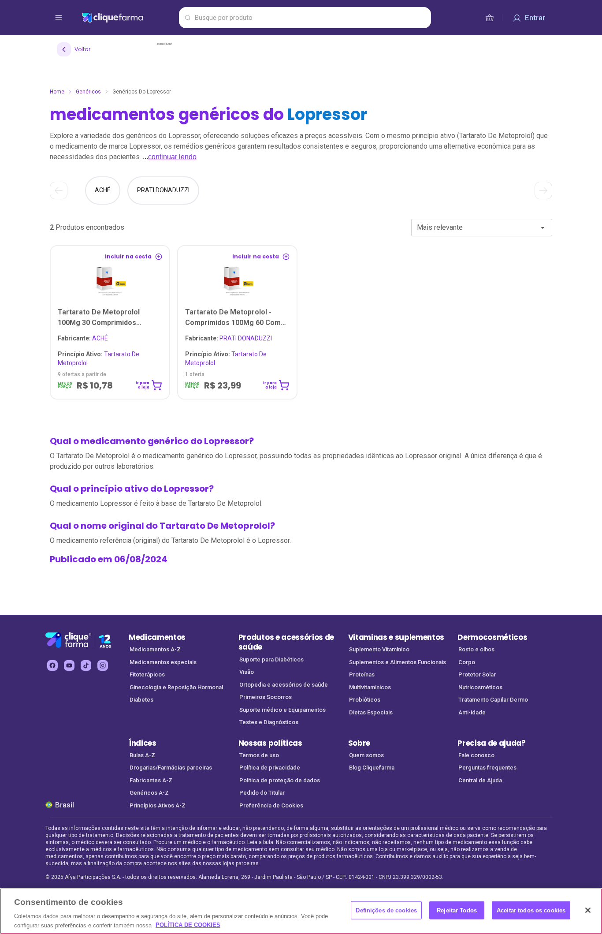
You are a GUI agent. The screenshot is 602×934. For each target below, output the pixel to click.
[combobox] (481, 227)
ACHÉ (83, 338)
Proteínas (362, 674)
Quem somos (366, 755)
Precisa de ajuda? (491, 743)
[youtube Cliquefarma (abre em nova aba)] (69, 665)
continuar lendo (172, 157)
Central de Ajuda (480, 780)
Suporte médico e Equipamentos (282, 709)
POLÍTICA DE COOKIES (188, 925)
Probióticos (364, 699)
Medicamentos (157, 637)
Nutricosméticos (480, 687)
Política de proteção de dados (279, 780)
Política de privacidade (269, 767)
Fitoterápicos (147, 674)
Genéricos (88, 92)
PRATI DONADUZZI (228, 338)
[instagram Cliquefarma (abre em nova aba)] (103, 665)
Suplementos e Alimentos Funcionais (397, 662)
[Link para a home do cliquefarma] (128, 17)
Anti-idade (472, 712)
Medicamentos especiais (163, 662)
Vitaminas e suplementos (396, 637)
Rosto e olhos (476, 649)
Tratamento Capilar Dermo (493, 699)
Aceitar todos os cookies (531, 910)
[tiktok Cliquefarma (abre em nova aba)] (86, 665)
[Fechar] (588, 910)
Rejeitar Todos (457, 910)
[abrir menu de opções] (58, 17)
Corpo (466, 662)
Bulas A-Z (142, 755)
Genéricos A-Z (149, 792)
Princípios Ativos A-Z (158, 805)
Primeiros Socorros (265, 697)
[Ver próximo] (543, 190)
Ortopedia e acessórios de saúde (283, 684)
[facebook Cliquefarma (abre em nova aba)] (52, 665)
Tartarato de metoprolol (98, 358)
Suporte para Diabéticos (271, 659)
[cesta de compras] (489, 17)
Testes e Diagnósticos (268, 722)
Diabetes (141, 699)
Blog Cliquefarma (371, 767)
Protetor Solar (477, 674)
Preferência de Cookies (271, 805)
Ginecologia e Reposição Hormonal (176, 687)
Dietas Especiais (371, 712)
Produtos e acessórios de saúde (286, 642)
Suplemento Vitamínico (379, 649)
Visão (246, 672)
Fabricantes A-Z (151, 780)
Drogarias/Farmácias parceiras (171, 767)
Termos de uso (259, 755)
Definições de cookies (386, 910)
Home (57, 92)
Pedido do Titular (262, 792)
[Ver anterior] (58, 190)
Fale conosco (476, 755)
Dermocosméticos (492, 637)
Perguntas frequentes (487, 767)
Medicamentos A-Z (155, 649)
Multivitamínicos (370, 687)
